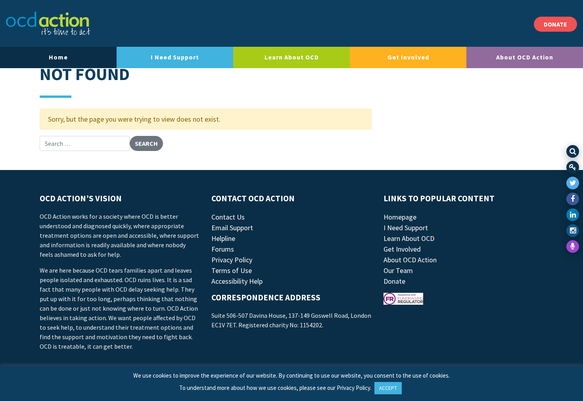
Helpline (223, 238)
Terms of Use (231, 270)
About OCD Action (524, 57)
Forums (222, 249)
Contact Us (228, 217)
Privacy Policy (231, 259)
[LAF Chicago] (48, 23)
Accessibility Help (237, 281)
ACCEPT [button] (388, 388)
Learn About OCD (292, 57)
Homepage (400, 217)
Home (58, 57)
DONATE (555, 24)
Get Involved (408, 57)
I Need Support (175, 57)
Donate (394, 281)
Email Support (232, 227)
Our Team (398, 270)
